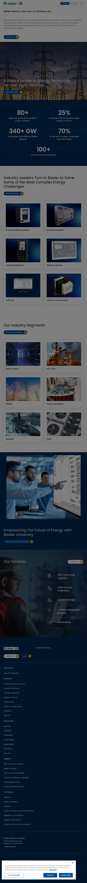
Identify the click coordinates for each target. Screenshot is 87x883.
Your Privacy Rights (14, 875)
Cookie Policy (53, 870)
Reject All (50, 875)
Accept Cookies (66, 875)
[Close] (72, 862)
